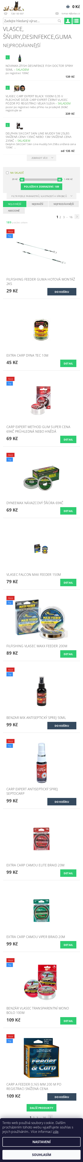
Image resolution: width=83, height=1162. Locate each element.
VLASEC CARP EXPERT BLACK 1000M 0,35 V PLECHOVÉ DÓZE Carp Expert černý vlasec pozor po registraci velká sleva (38, 99)
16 (71, 217)
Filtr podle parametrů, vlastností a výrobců (39, 196)
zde (55, 1131)
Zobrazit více (40, 157)
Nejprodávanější (64, 203)
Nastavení (41, 1142)
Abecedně (14, 210)
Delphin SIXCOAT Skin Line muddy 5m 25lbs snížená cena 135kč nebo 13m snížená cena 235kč (38, 136)
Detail (68, 363)
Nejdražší (37, 203)
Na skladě (17, 172)
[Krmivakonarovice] (15, 5)
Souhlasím (41, 1155)
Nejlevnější (14, 203)
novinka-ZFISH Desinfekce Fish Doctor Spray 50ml (39, 67)
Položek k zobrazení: (41, 186)
